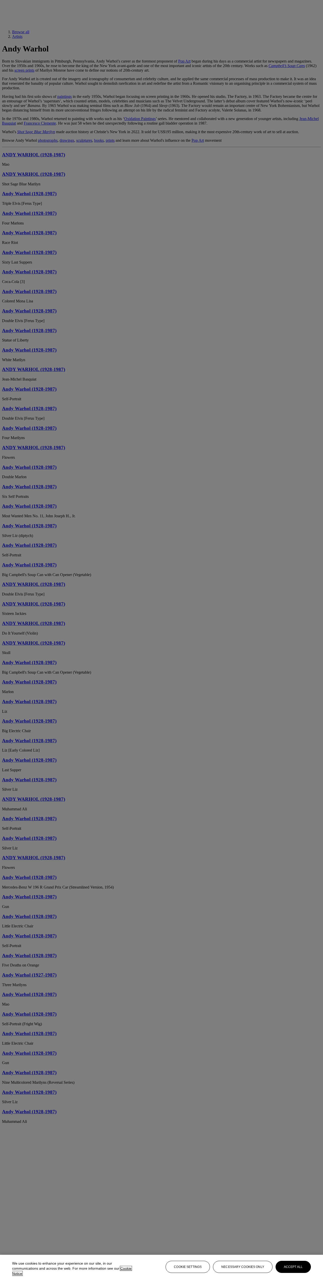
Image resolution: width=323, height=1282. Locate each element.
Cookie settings (188, 1267)
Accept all (293, 1267)
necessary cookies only (242, 1267)
